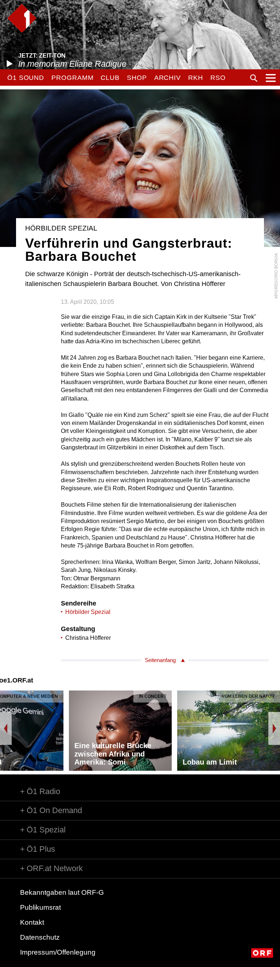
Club (110, 77)
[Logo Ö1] (21, 18)
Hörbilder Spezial (87, 612)
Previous (6, 728)
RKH (195, 77)
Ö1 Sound (25, 77)
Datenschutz (40, 937)
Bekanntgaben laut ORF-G (62, 892)
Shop (137, 77)
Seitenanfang (160, 660)
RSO (218, 77)
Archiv (167, 77)
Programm (72, 77)
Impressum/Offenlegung (58, 952)
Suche (253, 78)
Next (274, 728)
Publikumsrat (40, 907)
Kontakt (32, 922)
